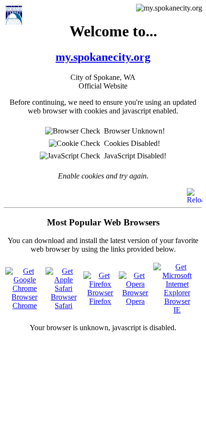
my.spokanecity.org (103, 57)
